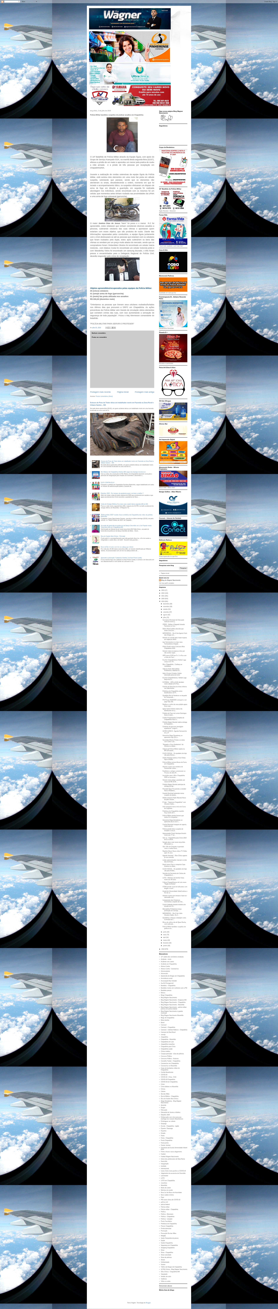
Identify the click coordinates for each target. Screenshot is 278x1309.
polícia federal (165, 1204)
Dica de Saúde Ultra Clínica (169, 1098)
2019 (163, 601)
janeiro (165, 945)
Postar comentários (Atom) (104, 396)
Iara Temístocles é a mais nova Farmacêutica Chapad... (172, 643)
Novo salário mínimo (167, 1195)
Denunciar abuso (165, 1286)
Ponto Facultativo (166, 1221)
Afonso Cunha (165, 966)
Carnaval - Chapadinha (168, 1027)
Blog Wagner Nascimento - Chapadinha (173, 1002)
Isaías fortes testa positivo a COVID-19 (173, 1171)
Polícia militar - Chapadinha (169, 1209)
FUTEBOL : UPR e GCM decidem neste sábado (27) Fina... (173, 683)
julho (164, 617)
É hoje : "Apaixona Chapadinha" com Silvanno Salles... (174, 803)
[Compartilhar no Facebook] (113, 328)
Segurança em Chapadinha (169, 1245)
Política (163, 1212)
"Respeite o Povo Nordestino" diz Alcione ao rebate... (173, 745)
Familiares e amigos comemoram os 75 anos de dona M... (174, 772)
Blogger (148, 1303)
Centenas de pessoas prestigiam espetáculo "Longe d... (173, 727)
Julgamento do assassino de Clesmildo (173, 1173)
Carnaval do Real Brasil (168, 1032)
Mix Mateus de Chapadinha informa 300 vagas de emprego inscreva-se (123, 472)
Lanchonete (164, 1175)
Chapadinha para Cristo (168, 1046)
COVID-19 (164, 1074)
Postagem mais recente (100, 392)
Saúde (163, 1240)
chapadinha (164, 1037)
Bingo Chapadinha (166, 995)
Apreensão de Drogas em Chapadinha (173, 976)
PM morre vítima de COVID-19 (170, 1199)
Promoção (164, 1231)
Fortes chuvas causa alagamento (171, 1151)
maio (165, 934)
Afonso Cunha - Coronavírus (170, 969)
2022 (163, 593)
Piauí (162, 1197)
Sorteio (163, 1264)
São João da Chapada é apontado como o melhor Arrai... (173, 847)
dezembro (166, 604)
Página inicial (123, 392)
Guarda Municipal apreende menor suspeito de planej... (173, 794)
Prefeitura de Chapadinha (169, 1223)
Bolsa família (165, 1020)
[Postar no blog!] (109, 328)
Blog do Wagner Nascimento (170, 580)
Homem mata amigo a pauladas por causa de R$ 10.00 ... (174, 781)
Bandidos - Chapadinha (168, 985)
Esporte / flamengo (167, 1128)
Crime (163, 1084)
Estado (163, 1133)
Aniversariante (165, 971)
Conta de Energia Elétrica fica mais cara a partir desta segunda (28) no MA (124, 504)
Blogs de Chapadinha (167, 1018)
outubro (165, 609)
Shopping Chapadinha (168, 1247)
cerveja (163, 1034)
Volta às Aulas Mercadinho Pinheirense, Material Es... (172, 669)
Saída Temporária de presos (170, 1238)
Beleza (163, 993)
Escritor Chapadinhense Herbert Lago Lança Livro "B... (174, 660)
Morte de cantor (166, 1188)
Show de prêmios (166, 1257)
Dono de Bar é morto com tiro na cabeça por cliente (117, 547)
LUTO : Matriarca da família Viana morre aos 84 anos (173, 878)
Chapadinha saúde (166, 1049)
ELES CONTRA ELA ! (108, 482)
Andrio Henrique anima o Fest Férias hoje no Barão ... (174, 758)
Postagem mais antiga (144, 392)
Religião (163, 1236)
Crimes (163, 1089)
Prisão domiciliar (166, 1228)
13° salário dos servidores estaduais (172, 957)
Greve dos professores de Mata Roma (173, 1159)
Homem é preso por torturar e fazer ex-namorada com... (175, 896)
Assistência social (166, 978)
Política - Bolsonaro (167, 1214)
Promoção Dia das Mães (168, 1233)
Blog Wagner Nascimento (169, 997)
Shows (163, 1260)
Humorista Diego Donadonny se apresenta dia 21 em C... (172, 821)
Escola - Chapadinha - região (170, 1126)
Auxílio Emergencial (167, 983)
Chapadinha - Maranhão (168, 1039)
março (165, 940)
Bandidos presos (166, 990)
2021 (163, 596)
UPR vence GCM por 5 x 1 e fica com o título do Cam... (174, 656)
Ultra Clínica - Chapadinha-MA (170, 1272)
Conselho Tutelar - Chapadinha (170, 1061)
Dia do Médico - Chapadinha (170, 1096)
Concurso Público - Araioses (170, 1058)
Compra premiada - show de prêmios (172, 1053)
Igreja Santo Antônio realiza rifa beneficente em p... (172, 709)
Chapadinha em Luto (167, 1042)
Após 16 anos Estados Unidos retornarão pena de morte (172, 674)
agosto (165, 615)
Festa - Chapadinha (167, 1138)
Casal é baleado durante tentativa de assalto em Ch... (174, 905)
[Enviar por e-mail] (106, 328)
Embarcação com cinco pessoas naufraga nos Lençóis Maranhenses (172, 1118)
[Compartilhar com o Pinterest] (115, 328)
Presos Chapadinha (167, 1226)
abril (164, 937)
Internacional (165, 1168)
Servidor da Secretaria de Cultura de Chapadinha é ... (174, 874)
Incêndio (163, 1166)
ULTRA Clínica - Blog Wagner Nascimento (174, 1269)
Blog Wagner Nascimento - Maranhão (172, 1005)
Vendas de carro (166, 1276)
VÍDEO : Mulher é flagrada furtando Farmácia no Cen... (174, 625)
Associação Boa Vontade (169, 981)
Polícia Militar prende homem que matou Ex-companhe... (173, 816)
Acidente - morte (166, 959)
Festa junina (165, 1143)
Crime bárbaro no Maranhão (169, 1086)
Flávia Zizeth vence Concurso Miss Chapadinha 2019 (174, 647)
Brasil (162, 1022)
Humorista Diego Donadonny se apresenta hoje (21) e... (172, 736)
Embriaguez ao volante (168, 1121)
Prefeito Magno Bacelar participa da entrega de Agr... (174, 785)
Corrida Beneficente (167, 1072)
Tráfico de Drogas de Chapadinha (171, 1267)
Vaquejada (164, 1274)
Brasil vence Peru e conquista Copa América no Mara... (174, 865)
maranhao (164, 1183)
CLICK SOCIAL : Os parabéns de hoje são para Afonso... (175, 754)
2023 (163, 590)
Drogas (163, 1107)
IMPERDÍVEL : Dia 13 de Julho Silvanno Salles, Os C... (172, 914)
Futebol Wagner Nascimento (170, 1156)
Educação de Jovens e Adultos (170, 1112)
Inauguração (165, 1164)
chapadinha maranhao (168, 1044)
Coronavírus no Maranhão (169, 1066)
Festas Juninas (165, 1145)
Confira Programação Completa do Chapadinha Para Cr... (173, 718)
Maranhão (164, 1185)
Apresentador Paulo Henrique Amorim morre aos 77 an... (174, 834)
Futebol (163, 1154)
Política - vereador (166, 1219)
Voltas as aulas (165, 1281)
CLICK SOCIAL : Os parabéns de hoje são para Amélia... (175, 869)
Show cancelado (166, 1255)
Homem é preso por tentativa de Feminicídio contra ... (173, 767)
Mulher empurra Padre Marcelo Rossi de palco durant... (174, 798)
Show (162, 1250)
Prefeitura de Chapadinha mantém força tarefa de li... (173, 812)
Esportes (163, 1131)
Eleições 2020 (165, 1115)
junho (165, 932)
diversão (163, 1105)
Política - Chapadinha (167, 1216)
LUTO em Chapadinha (168, 1180)
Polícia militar (165, 1207)
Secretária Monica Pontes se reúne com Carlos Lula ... (174, 741)
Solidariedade (165, 1262)
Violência (164, 1279)
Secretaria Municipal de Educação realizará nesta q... (173, 621)
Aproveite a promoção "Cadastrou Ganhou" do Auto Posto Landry (121, 558)
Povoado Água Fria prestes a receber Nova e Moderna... (174, 789)
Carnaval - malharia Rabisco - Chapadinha (174, 1030)
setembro (166, 612)
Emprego (163, 1123)
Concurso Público (166, 1056)
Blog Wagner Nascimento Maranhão (172, 1015)
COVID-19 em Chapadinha (169, 1082)
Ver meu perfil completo (166, 583)
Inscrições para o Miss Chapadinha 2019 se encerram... (174, 776)
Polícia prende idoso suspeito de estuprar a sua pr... (173, 829)
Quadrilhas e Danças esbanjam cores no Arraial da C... (174, 918)
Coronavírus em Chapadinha (170, 1063)
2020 (163, 598)
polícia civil (164, 1202)
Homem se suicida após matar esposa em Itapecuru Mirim (175, 638)
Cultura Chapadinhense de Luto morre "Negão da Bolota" (174, 883)
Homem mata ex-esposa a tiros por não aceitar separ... (174, 652)
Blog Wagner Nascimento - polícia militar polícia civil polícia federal (173, 1008)
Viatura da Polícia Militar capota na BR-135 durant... (174, 749)
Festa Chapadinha (166, 1140)
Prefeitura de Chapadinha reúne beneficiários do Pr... (172, 692)
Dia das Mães (165, 1094)
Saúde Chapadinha (167, 1243)
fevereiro (166, 943)
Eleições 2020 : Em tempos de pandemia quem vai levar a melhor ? (122, 493)
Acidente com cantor (167, 961)
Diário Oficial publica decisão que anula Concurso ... (173, 629)
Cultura (163, 1091)
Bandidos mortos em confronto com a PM (174, 988)
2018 (163, 949)
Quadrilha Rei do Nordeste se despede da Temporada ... (175, 696)
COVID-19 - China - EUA (168, 1077)
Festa (162, 1135)
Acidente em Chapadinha (169, 964)
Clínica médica (165, 1051)
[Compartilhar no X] (111, 328)
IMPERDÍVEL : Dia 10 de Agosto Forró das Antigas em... (175, 634)
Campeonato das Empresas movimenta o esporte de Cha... (173, 901)
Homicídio (164, 1161)
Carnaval (163, 1025)
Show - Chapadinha (167, 1252)
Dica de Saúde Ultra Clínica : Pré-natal (113, 536)
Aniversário (164, 973)
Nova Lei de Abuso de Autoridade (171, 1192)
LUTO (163, 1178)
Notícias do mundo (167, 1190)
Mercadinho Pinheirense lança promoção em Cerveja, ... (172, 910)
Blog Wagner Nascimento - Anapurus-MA (174, 1000)
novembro (166, 606)
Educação (164, 1110)
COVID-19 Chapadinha (168, 1079)
